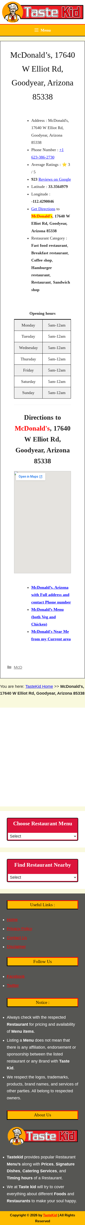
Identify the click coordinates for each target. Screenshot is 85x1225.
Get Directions (43, 209)
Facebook (16, 976)
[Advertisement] (42, 757)
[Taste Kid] (42, 12)
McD (18, 667)
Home (12, 919)
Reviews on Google (55, 179)
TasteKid (50, 1215)
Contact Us (17, 938)
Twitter (13, 985)
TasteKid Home (39, 686)
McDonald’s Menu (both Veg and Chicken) (47, 616)
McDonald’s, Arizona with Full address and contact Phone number (51, 594)
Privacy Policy (19, 928)
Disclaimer (16, 946)
